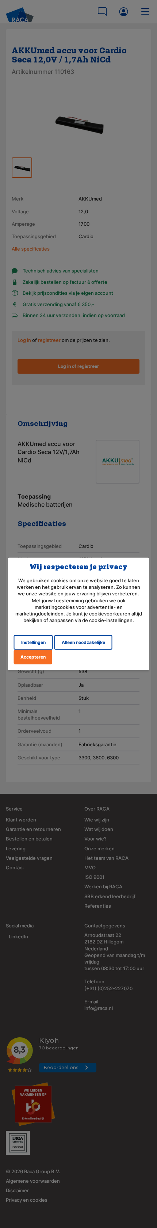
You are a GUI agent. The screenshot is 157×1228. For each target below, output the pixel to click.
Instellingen (33, 642)
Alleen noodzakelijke (83, 642)
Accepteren (33, 657)
